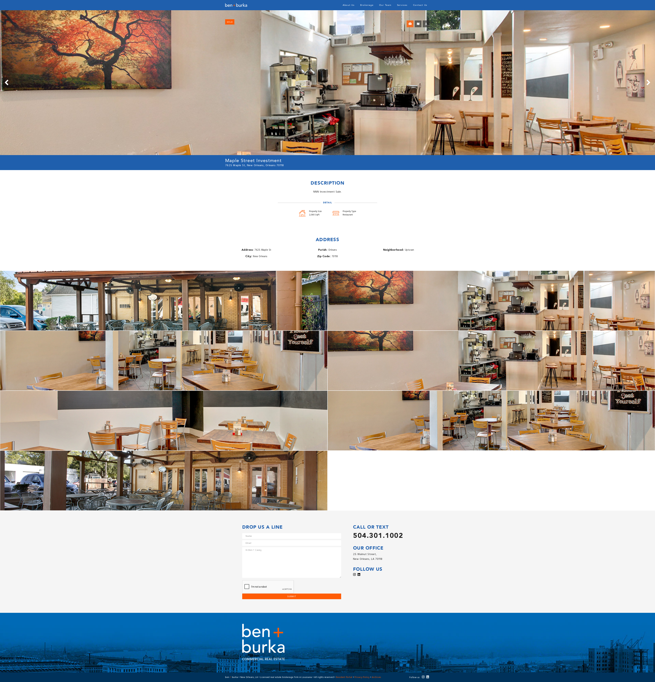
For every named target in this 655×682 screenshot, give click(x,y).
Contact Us (420, 5)
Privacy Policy (362, 677)
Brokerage (367, 5)
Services (402, 5)
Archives (376, 677)
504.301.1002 (378, 535)
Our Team (385, 5)
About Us (349, 5)
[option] (327, 82)
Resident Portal (344, 677)
